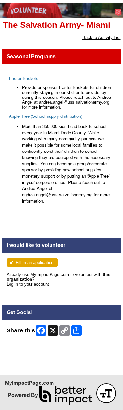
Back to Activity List (101, 37)
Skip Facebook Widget (28, 346)
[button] (106, 393)
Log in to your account (28, 284)
